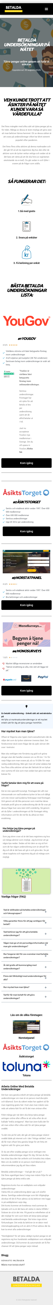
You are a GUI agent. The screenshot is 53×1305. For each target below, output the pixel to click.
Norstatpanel (26, 1037)
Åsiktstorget (26, 1056)
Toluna (27, 1075)
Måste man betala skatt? (13, 1265)
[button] (46, 8)
